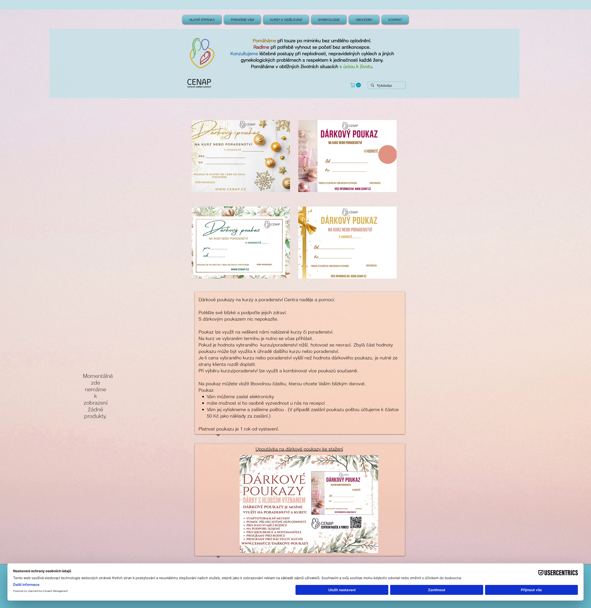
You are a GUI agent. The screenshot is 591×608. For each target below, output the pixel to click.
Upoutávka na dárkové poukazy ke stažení (299, 449)
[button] (356, 85)
